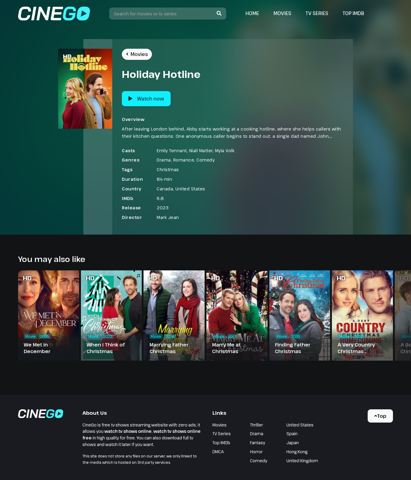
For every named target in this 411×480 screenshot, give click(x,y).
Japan (292, 442)
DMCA (218, 451)
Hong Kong (296, 451)
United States (190, 189)
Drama (164, 160)
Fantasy (257, 442)
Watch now (150, 98)
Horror (256, 451)
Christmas (168, 169)
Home (252, 13)
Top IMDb (353, 13)
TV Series (317, 13)
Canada (165, 189)
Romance (183, 160)
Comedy (205, 160)
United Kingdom (302, 460)
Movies (282, 13)
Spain (292, 433)
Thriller (256, 425)
